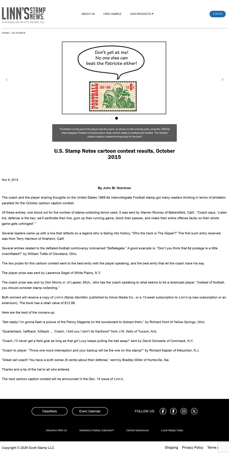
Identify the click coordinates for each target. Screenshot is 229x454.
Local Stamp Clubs (172, 430)
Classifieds (49, 411)
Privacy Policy (192, 447)
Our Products (141, 13)
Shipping (171, 447)
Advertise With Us (56, 430)
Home (5, 33)
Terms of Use (217, 447)
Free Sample (112, 13)
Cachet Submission (137, 430)
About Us (88, 13)
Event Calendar (90, 411)
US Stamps (18, 33)
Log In (217, 13)
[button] (6, 79)
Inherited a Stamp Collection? (96, 430)
